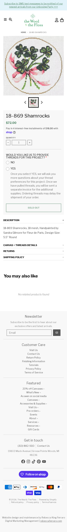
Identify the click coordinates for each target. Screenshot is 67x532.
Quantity (11, 138)
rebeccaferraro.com (51, 521)
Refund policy (17, 502)
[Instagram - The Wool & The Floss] (28, 461)
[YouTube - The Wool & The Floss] (44, 461)
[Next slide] (41, 102)
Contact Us (43, 445)
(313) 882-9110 (26, 445)
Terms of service (49, 502)
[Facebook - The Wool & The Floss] (23, 461)
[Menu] (5, 19)
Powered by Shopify (48, 499)
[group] (33, 102)
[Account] (57, 20)
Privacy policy (32, 502)
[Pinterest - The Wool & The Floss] (39, 461)
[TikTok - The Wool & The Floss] (34, 461)
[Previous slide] (25, 102)
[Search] (10, 19)
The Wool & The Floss (26, 499)
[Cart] (62, 20)
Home (23, 32)
